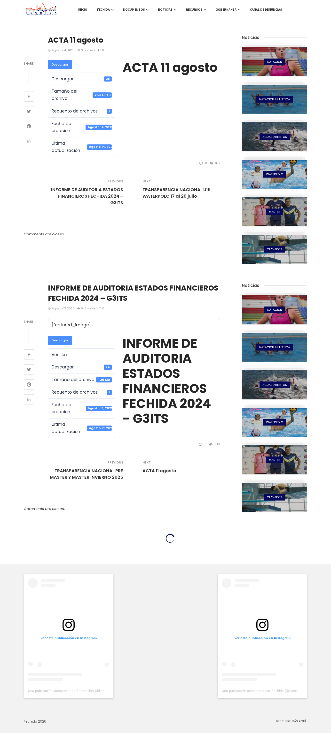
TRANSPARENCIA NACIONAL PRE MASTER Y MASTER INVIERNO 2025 (86, 474)
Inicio (82, 9)
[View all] (274, 61)
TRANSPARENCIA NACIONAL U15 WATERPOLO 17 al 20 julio (176, 193)
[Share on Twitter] (29, 112)
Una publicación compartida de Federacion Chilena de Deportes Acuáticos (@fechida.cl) (95, 691)
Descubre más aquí (291, 721)
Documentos (134, 9)
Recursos (194, 9)
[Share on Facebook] (29, 97)
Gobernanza (225, 9)
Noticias (165, 9)
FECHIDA (103, 9)
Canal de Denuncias (266, 9)
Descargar (60, 64)
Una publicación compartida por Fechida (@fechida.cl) (263, 691)
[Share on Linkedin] (29, 142)
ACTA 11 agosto (159, 471)
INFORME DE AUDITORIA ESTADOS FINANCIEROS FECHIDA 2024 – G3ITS (87, 196)
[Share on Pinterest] (29, 127)
